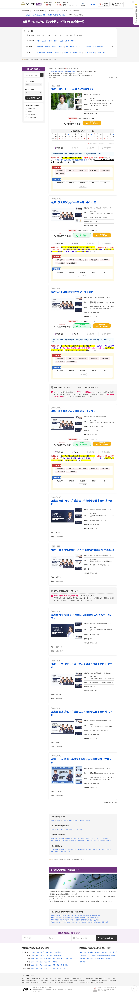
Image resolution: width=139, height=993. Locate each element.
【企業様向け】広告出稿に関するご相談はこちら (65, 983)
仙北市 (61, 41)
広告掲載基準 (112, 980)
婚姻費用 (108, 840)
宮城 (67, 829)
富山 (62, 958)
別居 (87, 840)
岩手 (62, 829)
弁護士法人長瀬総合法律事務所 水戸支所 (73, 411)
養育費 (72, 46)
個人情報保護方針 (60, 71)
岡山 (41, 965)
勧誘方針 (104, 980)
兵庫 (37, 961)
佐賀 (37, 968)
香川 (58, 965)
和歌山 (55, 961)
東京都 (53, 85)
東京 (32, 955)
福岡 (32, 968)
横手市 (38, 41)
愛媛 (62, 965)
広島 (45, 965)
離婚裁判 (65, 840)
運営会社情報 (58, 978)
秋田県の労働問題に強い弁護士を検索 (62, 917)
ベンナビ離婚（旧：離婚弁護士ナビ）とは (33, 978)
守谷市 (58, 288)
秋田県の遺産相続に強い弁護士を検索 (89, 915)
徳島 (54, 965)
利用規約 (51, 71)
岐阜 (37, 958)
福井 (71, 958)
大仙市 (44, 41)
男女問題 (93, 840)
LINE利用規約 (71, 71)
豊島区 (58, 85)
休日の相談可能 (77, 52)
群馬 (55, 955)
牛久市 (58, 198)
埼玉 (42, 955)
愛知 (32, 958)
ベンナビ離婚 (26, 15)
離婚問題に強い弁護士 (39, 15)
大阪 (32, 961)
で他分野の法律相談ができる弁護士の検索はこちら (38, 59)
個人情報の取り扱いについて (69, 980)
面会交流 (73, 840)
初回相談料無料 (41, 52)
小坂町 (67, 41)
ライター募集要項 (55, 980)
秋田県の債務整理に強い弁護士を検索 (86, 920)
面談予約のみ (58, 52)
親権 (67, 46)
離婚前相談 (40, 46)
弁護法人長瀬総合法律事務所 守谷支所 (72, 291)
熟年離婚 (101, 840)
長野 (58, 958)
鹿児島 (59, 968)
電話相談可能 (67, 52)
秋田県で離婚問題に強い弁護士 (57, 15)
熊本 (45, 968)
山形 (76, 829)
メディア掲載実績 (43, 980)
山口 (49, 965)
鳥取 (32, 965)
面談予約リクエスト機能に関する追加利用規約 (92, 983)
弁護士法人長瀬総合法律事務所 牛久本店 (73, 202)
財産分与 (61, 46)
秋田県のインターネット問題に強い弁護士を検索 (65, 922)
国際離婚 (88, 46)
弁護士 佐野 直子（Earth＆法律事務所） (72, 89)
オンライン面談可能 (89, 52)
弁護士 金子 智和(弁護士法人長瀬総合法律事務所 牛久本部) (82, 550)
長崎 (41, 968)
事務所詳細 (59, 148)
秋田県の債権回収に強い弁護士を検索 (62, 920)
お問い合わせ (82, 980)
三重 (45, 958)
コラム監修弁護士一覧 (94, 980)
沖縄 (64, 968)
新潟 (54, 958)
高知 (66, 965)
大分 (49, 968)
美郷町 (72, 41)
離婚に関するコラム (101, 978)
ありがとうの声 (74, 10)
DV (76, 46)
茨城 (51, 955)
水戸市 (58, 407)
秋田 (71, 829)
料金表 (76, 243)
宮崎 (54, 968)
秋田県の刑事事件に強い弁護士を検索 (86, 917)
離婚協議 (47, 46)
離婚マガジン (49, 978)
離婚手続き (81, 840)
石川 (66, 958)
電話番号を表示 (73, 124)
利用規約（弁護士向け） (77, 978)
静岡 (41, 958)
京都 (41, 961)
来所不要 (49, 52)
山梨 (49, 958)
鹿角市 (55, 41)
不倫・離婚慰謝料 (98, 46)
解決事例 (64, 10)
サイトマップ (111, 978)
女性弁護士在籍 (101, 52)
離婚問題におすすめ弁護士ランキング (41, 983)
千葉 (46, 955)
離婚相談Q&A (89, 978)
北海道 (53, 829)
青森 (58, 829)
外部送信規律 (25, 983)
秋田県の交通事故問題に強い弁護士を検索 (63, 915)
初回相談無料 (55, 849)
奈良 (49, 961)
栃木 (59, 955)
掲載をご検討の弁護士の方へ (29, 980)
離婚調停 (54, 46)
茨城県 (53, 198)
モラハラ (81, 46)
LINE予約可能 (55, 851)
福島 (81, 829)
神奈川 (38, 955)
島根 (37, 965)
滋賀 (45, 961)
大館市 (50, 41)
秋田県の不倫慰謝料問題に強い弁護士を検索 (95, 922)
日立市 (58, 660)
